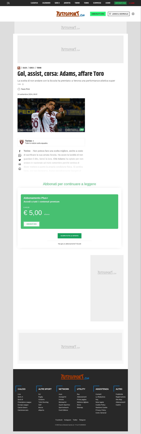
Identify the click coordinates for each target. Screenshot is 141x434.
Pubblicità (119, 394)
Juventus (67, 3)
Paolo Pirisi (25, 89)
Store (79, 405)
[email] (20, 164)
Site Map (119, 400)
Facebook (59, 420)
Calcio (25, 68)
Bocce (40, 407)
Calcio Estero (22, 407)
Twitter (75, 420)
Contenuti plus (120, 3)
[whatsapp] (20, 155)
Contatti (98, 394)
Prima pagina (81, 400)
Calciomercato (23, 410)
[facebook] (20, 151)
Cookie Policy (100, 405)
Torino (77, 3)
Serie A (57, 3)
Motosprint (62, 402)
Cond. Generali (101, 413)
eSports (41, 410)
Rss (78, 394)
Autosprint (62, 397)
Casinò (108, 3)
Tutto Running (43, 402)
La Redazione (100, 397)
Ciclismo (41, 400)
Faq (97, 400)
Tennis (86, 3)
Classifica (34, 3)
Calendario (46, 3)
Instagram (67, 420)
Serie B (20, 400)
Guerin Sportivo (64, 405)
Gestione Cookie (101, 407)
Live (132, 3)
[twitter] (20, 160)
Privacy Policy (101, 410)
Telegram (82, 420)
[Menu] (8, 3)
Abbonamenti (81, 397)
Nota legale (100, 402)
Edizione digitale (82, 402)
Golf (39, 405)
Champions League (24, 402)
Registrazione (120, 397)
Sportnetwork (64, 407)
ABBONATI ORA (97, 14)
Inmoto (61, 400)
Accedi (78, 244)
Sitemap (80, 407)
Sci (39, 394)
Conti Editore (63, 410)
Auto (60, 394)
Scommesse (97, 3)
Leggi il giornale (120, 14)
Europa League (23, 405)
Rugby (40, 397)
